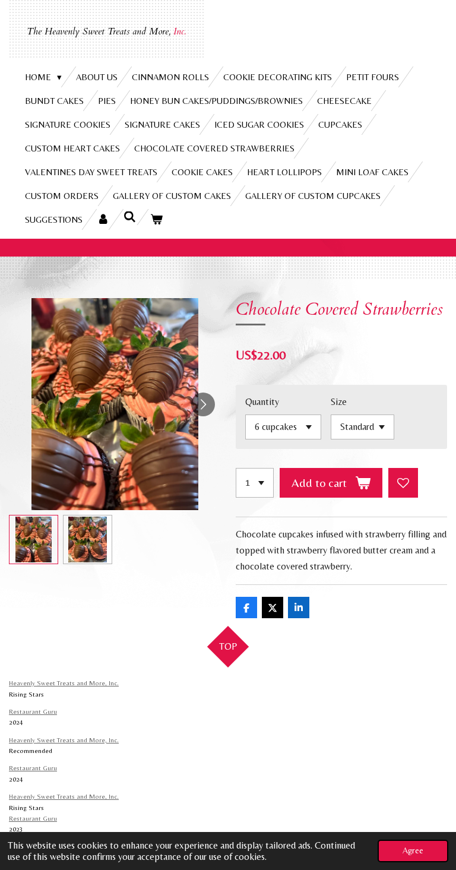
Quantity (262, 401)
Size (339, 401)
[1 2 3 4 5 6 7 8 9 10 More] (255, 483)
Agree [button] (413, 850)
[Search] (129, 217)
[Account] (103, 219)
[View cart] (156, 219)
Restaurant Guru (33, 711)
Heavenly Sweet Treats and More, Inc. (64, 682)
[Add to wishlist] (403, 483)
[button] (33, 539)
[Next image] (203, 404)
